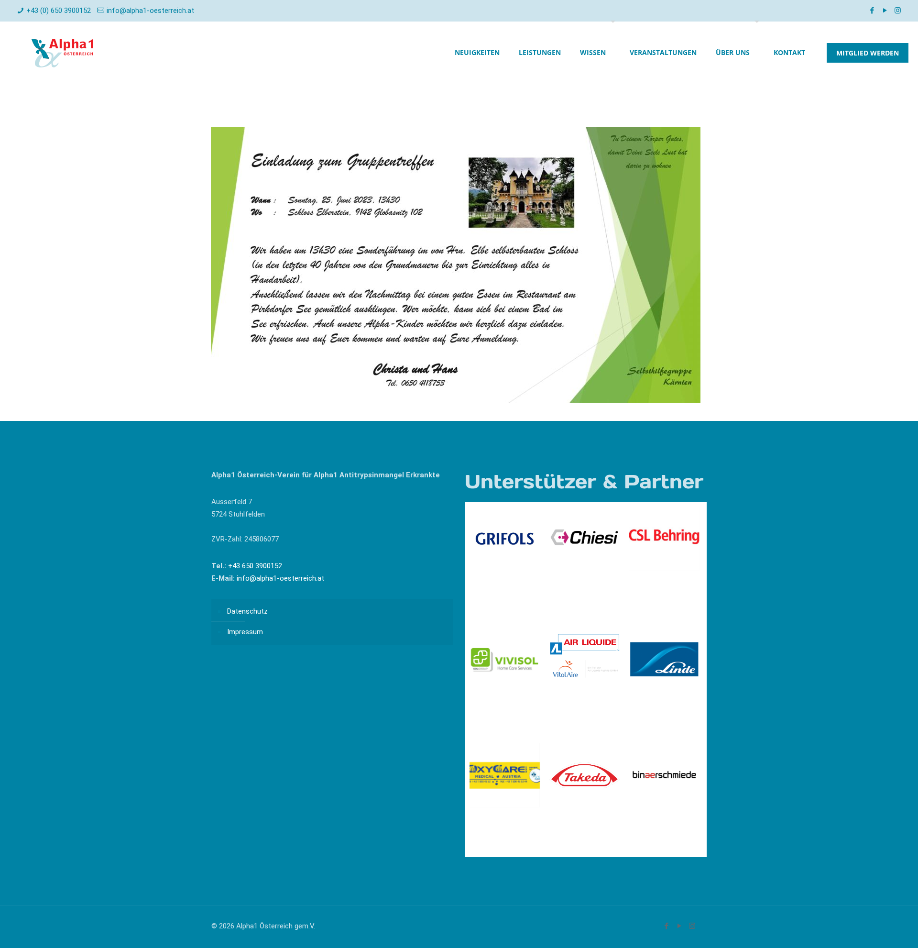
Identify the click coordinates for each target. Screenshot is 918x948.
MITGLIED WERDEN (867, 52)
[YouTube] (885, 10)
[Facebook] (872, 10)
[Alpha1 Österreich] (62, 53)
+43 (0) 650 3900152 (58, 10)
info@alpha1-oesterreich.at (150, 10)
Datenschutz (247, 611)
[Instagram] (898, 10)
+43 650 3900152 (254, 566)
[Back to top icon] (872, 928)
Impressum (245, 632)
